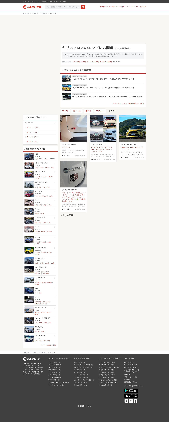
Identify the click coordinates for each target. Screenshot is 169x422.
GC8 (36, 323)
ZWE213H (45, 273)
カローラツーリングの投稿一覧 (84, 380)
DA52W (43, 282)
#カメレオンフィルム (103, 149)
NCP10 (49, 231)
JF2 (40, 187)
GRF (49, 323)
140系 (36, 167)
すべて (116, 61)
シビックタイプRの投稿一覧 (83, 367)
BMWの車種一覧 (53, 380)
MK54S (37, 314)
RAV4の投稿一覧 (79, 362)
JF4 (48, 187)
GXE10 (37, 331)
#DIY (100, 151)
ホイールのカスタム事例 (107, 362)
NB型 (36, 196)
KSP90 (43, 231)
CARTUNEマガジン (131, 365)
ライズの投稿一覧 (79, 370)
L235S (37, 214)
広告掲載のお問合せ (130, 382)
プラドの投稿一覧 (79, 372)
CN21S (37, 178)
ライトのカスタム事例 (106, 372)
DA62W (49, 282)
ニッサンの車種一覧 (55, 365)
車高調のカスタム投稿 (106, 370)
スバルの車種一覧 (54, 372)
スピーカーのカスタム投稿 (108, 380)
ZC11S (49, 242)
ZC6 (36, 293)
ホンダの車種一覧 (54, 367)
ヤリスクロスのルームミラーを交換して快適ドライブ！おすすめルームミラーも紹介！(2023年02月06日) (107, 96)
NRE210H (38, 272)
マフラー (100, 111)
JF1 (36, 187)
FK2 (48, 340)
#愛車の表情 (125, 147)
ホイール (77, 111)
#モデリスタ (139, 147)
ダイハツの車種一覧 (55, 377)
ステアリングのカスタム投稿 (108, 382)
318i (40, 222)
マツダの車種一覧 (54, 370)
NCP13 (37, 233)
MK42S (43, 312)
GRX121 (44, 303)
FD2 (44, 340)
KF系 (40, 159)
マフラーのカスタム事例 (107, 375)
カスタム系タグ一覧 (105, 385)
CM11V (50, 176)
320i (44, 222)
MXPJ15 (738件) (106, 62)
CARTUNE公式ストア (131, 367)
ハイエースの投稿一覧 (81, 375)
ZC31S (43, 252)
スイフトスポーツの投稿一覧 (83, 365)
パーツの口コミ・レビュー (124, 7)
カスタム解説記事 (140, 7)
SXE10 (43, 331)
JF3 (44, 187)
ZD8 (40, 293)
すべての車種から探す (49, 345)
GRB (45, 323)
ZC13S (37, 244)
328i (36, 222)
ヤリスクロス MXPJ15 (98, 144)
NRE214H (45, 272)
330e (48, 222)
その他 (113, 111)
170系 (47, 167)
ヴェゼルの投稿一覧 (80, 382)
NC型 (41, 196)
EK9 (36, 340)
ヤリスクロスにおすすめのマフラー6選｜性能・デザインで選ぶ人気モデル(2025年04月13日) (103, 79)
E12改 (44, 205)
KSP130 (37, 231)
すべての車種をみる (80, 385)
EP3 (40, 340)
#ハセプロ (94, 147)
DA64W (37, 284)
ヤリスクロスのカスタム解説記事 (76, 70)
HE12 (49, 205)
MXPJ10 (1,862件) (79, 62)
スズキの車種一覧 (54, 375)
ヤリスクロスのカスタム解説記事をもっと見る (128, 103)
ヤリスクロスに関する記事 (79, 76)
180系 (52, 167)
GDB (40, 323)
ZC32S (49, 252)
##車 (132, 147)
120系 (52, 263)
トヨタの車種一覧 (54, 362)
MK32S (37, 312)
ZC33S (37, 254)
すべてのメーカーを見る (56, 385)
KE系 (36, 159)
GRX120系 (38, 302)
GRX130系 (46, 302)
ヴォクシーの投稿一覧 (81, 377)
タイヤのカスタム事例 (106, 365)
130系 (36, 263)
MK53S (49, 312)
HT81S (43, 242)
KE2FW (52, 159)
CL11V (44, 176)
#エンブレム (66, 147)
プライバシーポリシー (131, 377)
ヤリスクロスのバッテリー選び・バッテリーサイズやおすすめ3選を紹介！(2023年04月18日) (103, 88)
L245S (42, 214)
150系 (42, 167)
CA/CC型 (37, 176)
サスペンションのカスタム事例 (109, 367)
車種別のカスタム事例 (107, 7)
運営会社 (127, 379)
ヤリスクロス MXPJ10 (69, 144)
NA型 (51, 196)
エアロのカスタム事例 (106, 377)
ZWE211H (38, 273)
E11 (36, 205)
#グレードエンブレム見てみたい (72, 193)
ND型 (46, 196)
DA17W (37, 282)
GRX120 (37, 303)
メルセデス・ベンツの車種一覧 (58, 382)
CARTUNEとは (129, 362)
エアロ (88, 111)
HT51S (37, 242)
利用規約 (127, 374)
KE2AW (46, 159)
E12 (40, 205)
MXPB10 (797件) (93, 62)
